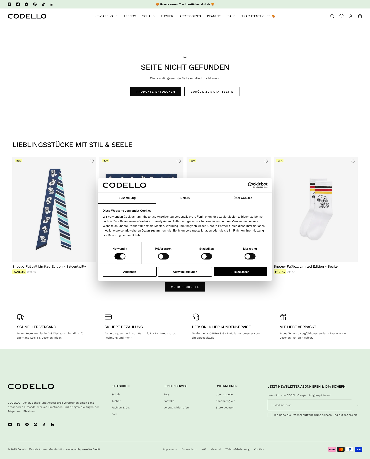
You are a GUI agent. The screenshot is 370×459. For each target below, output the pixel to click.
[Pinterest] (35, 4)
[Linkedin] (52, 4)
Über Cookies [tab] (243, 197)
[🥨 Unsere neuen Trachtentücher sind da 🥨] (185, 4)
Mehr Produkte (185, 286)
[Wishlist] (341, 16)
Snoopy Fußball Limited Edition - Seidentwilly (49, 266)
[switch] (163, 256)
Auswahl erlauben (185, 271)
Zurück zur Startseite (212, 91)
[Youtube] (26, 4)
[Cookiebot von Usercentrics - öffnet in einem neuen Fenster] (250, 185)
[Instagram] (9, 4)
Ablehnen (129, 271)
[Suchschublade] (332, 16)
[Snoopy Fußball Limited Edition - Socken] (316, 209)
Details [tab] (185, 197)
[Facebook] (18, 4)
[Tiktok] (43, 4)
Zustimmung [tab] (127, 197)
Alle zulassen (240, 271)
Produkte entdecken (155, 91)
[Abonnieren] (357, 405)
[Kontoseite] (350, 16)
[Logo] (27, 16)
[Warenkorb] (360, 16)
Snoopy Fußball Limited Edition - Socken (307, 266)
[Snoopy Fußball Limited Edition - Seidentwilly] (54, 209)
